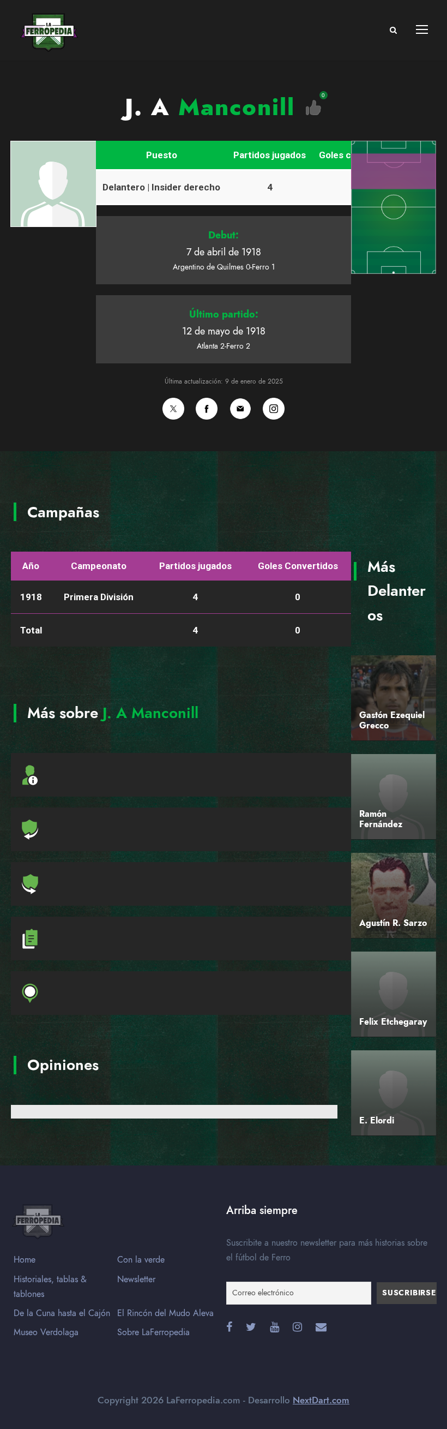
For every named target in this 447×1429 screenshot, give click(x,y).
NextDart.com (321, 1400)
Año (30, 565)
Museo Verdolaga (46, 1332)
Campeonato (98, 565)
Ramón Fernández (380, 819)
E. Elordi (376, 1121)
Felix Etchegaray (393, 1022)
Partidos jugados (269, 155)
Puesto (161, 155)
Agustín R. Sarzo (393, 923)
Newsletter (136, 1279)
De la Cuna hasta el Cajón (62, 1313)
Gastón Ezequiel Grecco (392, 720)
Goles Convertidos (298, 565)
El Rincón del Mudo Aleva (165, 1313)
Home (24, 1260)
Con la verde (141, 1260)
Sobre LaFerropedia (153, 1332)
